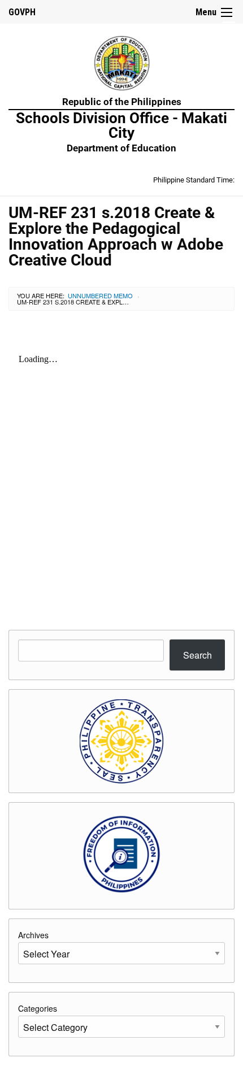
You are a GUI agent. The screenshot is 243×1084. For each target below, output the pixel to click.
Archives (33, 935)
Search (197, 654)
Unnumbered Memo (100, 295)
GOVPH (22, 12)
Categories (37, 1008)
